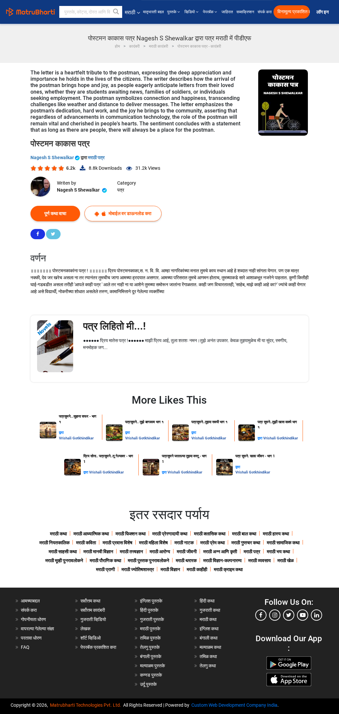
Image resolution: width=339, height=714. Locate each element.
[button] (116, 12)
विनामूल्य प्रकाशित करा (293, 11)
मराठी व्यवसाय (259, 560)
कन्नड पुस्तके (151, 675)
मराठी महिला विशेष (153, 542)
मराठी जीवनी (187, 551)
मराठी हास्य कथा (276, 533)
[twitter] (288, 615)
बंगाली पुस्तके (150, 656)
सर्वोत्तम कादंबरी (92, 610)
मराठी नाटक (184, 542)
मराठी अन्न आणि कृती (220, 551)
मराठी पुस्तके (150, 628)
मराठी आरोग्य (160, 551)
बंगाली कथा (209, 638)
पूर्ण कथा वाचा (55, 213)
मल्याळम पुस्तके (152, 665)
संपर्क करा (265, 12)
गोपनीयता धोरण (33, 619)
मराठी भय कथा (278, 551)
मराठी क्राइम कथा (228, 569)
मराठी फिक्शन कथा (131, 533)
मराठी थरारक (186, 560)
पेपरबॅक (209, 12)
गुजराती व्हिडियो (93, 619)
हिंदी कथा (207, 600)
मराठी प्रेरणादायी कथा (169, 533)
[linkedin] (316, 615)
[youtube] (302, 615)
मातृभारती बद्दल (153, 12)
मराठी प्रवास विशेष (117, 542)
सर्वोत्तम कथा (90, 600)
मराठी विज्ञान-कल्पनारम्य (222, 560)
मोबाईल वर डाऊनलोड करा (129, 213)
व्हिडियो (190, 12)
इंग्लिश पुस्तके (151, 600)
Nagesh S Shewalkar (52, 157)
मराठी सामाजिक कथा (283, 542)
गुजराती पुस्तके (152, 619)
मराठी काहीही (197, 569)
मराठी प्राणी (105, 569)
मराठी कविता (86, 542)
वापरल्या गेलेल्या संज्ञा (37, 628)
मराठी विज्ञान (170, 569)
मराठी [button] (130, 12)
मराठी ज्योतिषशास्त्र (137, 569)
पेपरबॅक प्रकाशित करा (98, 647)
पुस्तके (172, 12)
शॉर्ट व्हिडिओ (90, 638)
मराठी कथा (58, 533)
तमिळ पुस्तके (150, 638)
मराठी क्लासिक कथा (209, 533)
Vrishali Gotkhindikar (76, 438)
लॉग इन (323, 12)
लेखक (85, 628)
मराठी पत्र (96, 157)
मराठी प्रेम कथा (212, 542)
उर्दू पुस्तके (148, 684)
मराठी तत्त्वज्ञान (131, 551)
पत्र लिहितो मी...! (114, 326)
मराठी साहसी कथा (63, 551)
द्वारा (61, 432)
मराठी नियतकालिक (54, 542)
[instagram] (274, 615)
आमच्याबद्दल (30, 600)
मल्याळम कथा (210, 647)
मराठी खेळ (285, 560)
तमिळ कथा (208, 656)
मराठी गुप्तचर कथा (245, 542)
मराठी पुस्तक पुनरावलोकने (148, 560)
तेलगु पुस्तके (150, 647)
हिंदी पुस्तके (149, 610)
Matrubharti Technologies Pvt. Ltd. (86, 705)
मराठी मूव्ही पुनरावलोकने (64, 560)
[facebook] (260, 615)
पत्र (120, 190)
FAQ (25, 647)
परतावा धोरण (32, 638)
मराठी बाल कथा (244, 533)
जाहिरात (227, 12)
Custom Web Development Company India (234, 705)
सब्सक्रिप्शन (245, 12)
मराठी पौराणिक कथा (105, 560)
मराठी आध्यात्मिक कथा (91, 533)
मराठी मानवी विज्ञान (98, 551)
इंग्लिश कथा (209, 628)
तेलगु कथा (208, 665)
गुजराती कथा (210, 610)
